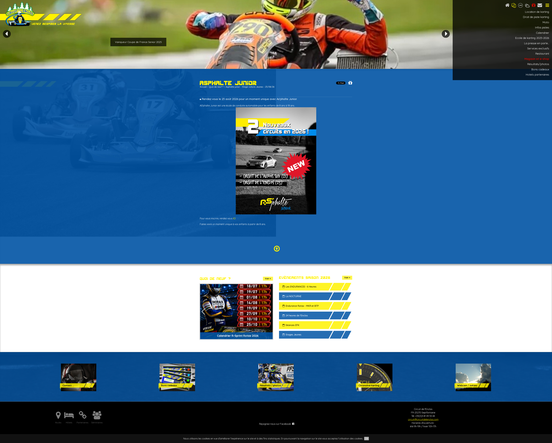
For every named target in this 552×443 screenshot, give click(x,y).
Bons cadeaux (540, 69)
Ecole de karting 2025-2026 (532, 38)
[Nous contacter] (540, 5)
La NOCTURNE (293, 296)
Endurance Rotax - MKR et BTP (302, 305)
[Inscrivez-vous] (513, 5)
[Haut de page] (276, 248)
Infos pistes (542, 27)
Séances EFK (292, 325)
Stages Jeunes (293, 334)
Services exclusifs (538, 48)
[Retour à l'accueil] (507, 5)
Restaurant (542, 53)
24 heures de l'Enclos (297, 315)
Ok (366, 438)
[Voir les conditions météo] (527, 5)
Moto (546, 22)
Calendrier (542, 32)
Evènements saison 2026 (304, 277)
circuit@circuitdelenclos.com (423, 419)
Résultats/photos (538, 64)
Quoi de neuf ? (216, 87)
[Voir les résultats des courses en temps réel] (520, 5)
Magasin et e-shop (536, 59)
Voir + (268, 278)
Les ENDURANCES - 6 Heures (301, 286)
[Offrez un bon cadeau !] (533, 5)
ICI (234, 218)
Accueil (203, 87)
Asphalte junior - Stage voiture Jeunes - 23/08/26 (250, 87)
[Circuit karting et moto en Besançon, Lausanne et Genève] (41, 14)
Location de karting (537, 11)
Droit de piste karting (536, 17)
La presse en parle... (536, 43)
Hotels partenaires (537, 74)
